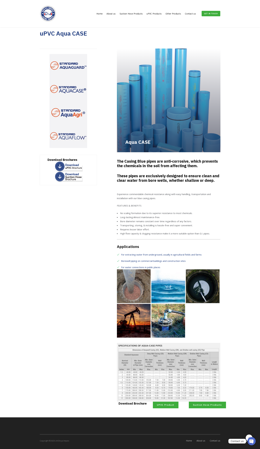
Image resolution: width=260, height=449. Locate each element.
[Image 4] (168, 286)
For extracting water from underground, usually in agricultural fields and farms (161, 254)
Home (99, 13)
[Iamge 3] (203, 286)
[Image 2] (134, 321)
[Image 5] (134, 286)
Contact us (190, 13)
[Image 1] (168, 321)
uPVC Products (154, 13)
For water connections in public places (140, 267)
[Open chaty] (252, 441)
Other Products (173, 13)
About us (111, 13)
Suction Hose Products (131, 13)
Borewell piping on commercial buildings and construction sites (153, 260)
